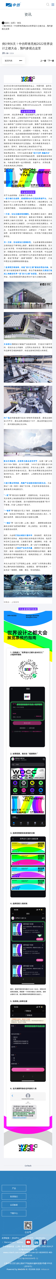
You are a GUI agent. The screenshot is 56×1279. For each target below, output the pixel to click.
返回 (6, 23)
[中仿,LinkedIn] (36, 1242)
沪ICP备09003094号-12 (28, 1258)
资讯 (19, 23)
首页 (13, 23)
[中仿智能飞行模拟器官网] (13, 4)
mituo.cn (45, 1269)
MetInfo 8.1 (23, 1269)
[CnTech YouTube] (28, 1242)
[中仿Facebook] (44, 1242)
